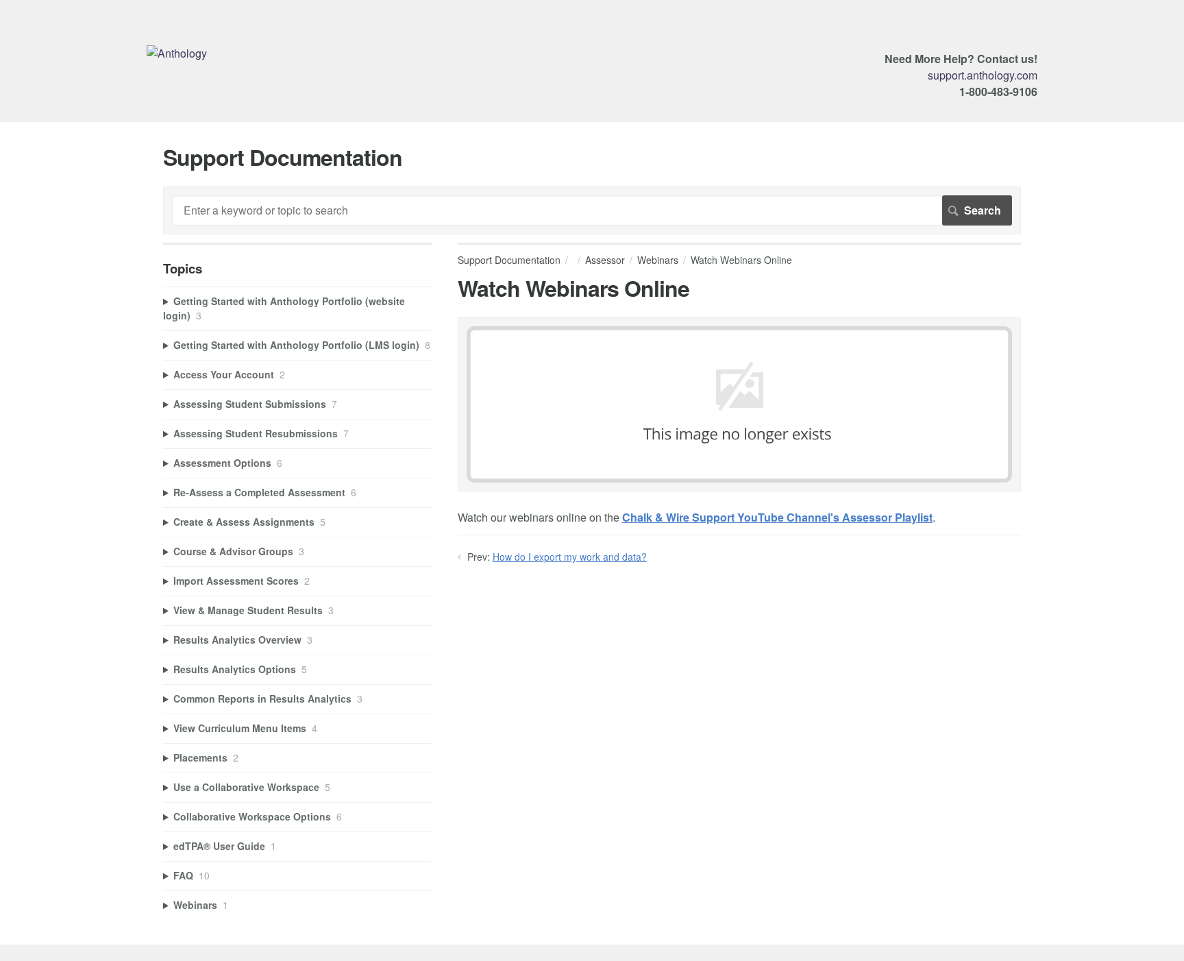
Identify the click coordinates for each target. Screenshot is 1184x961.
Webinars (657, 260)
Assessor (605, 260)
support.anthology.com (982, 75)
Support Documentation (509, 260)
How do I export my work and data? (570, 556)
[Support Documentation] (177, 53)
